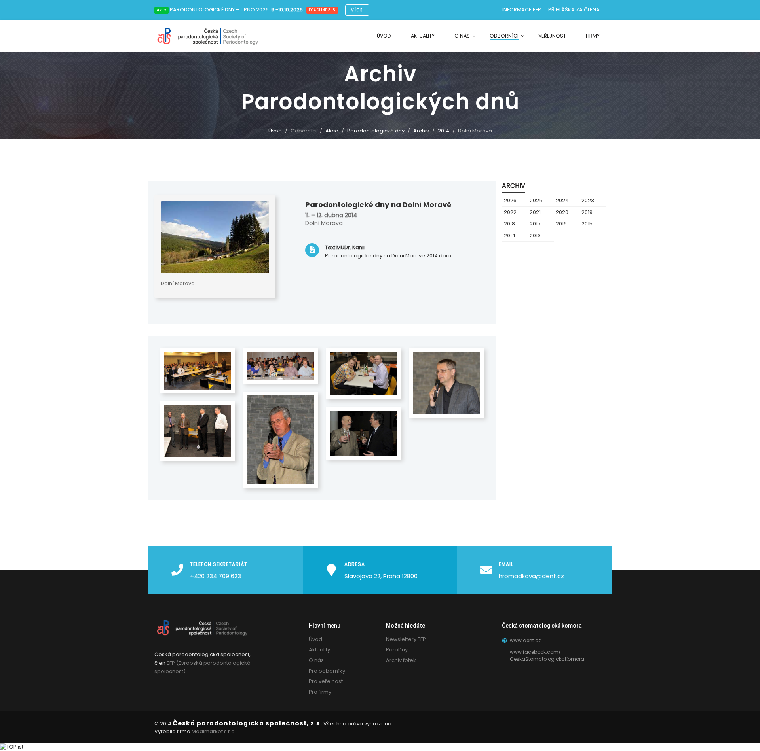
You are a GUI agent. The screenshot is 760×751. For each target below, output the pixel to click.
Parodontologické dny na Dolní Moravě (378, 205)
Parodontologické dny (376, 130)
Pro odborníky (327, 671)
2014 (443, 130)
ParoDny (397, 649)
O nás (316, 660)
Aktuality (319, 649)
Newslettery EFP (406, 639)
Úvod (275, 130)
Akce (331, 130)
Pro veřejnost (326, 681)
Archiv (421, 130)
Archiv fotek (401, 660)
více (357, 10)
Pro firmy (320, 692)
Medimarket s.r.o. (214, 731)
